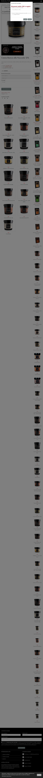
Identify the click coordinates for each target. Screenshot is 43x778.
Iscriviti (29, 19)
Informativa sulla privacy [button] (6, 776)
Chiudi (25, 19)
